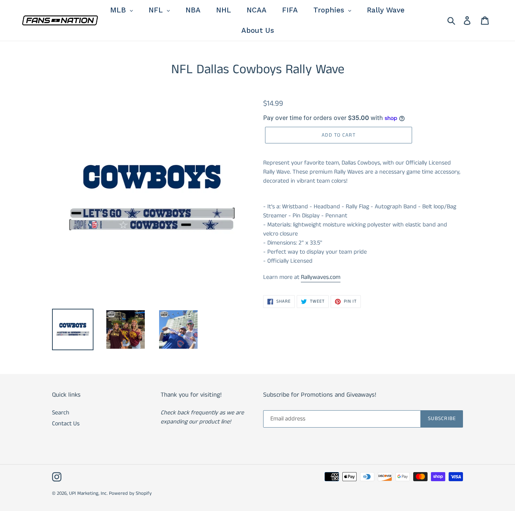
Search (60, 412)
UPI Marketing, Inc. (88, 493)
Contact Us (66, 423)
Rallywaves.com (320, 277)
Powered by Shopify (130, 493)
